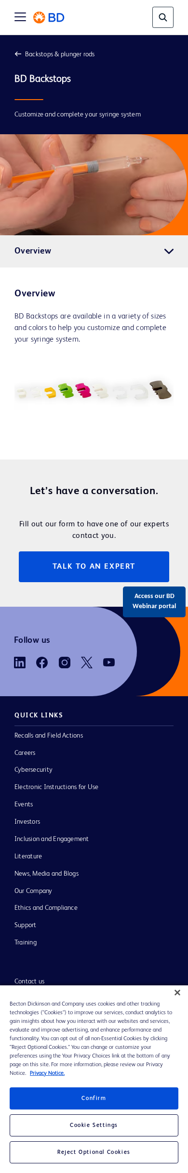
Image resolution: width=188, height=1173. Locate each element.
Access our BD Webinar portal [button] (154, 601)
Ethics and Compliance (46, 908)
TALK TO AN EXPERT (94, 567)
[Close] (177, 992)
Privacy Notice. (47, 1073)
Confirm (93, 1098)
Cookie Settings (94, 1125)
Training (25, 942)
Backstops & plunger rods (60, 54)
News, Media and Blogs (46, 873)
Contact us (29, 981)
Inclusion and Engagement (51, 839)
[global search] (163, 17)
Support (25, 925)
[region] (94, 1079)
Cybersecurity (33, 769)
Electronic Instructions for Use (56, 787)
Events (23, 804)
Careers (25, 753)
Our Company (33, 891)
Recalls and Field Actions (48, 735)
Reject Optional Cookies (94, 1152)
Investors (27, 821)
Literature (28, 856)
